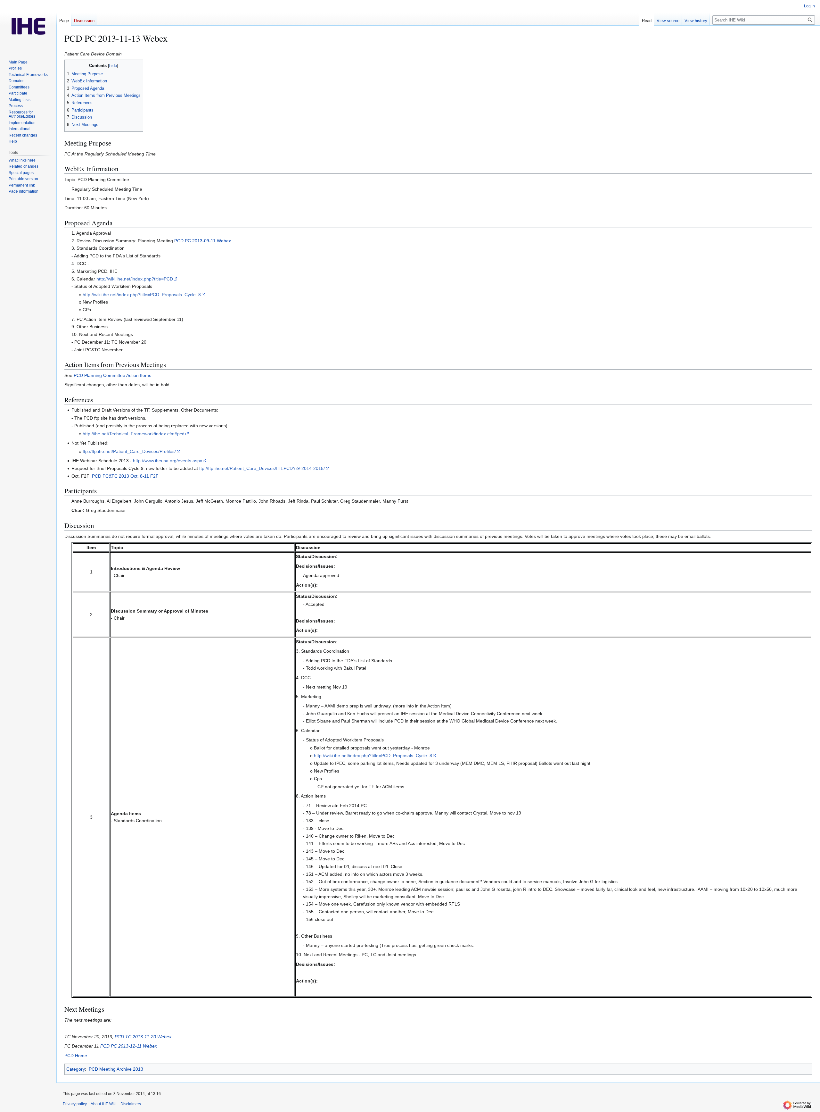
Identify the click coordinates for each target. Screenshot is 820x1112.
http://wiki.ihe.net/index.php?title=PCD (134, 278)
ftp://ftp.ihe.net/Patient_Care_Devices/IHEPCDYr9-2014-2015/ (262, 468)
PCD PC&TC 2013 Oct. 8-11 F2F (125, 476)
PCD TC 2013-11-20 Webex (143, 1036)
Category (75, 1069)
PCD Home (75, 1055)
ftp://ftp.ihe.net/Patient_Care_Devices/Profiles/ (129, 451)
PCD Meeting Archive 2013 (116, 1069)
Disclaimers (130, 1104)
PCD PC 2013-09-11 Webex (202, 240)
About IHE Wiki (104, 1104)
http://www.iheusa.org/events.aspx (167, 460)
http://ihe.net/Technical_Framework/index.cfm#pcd (133, 433)
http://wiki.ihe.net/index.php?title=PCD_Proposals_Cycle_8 (142, 294)
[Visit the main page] (28, 25)
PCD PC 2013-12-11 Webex (128, 1046)
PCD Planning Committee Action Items (112, 375)
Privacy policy (75, 1104)
